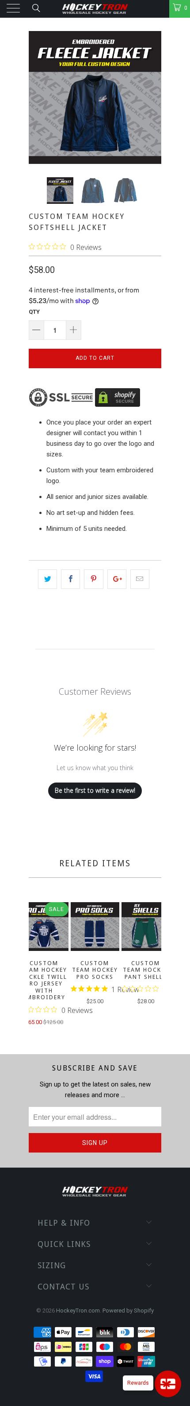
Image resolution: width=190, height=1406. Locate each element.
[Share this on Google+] (116, 579)
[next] (153, 965)
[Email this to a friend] (139, 579)
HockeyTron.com (78, 1310)
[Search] (35, 8)
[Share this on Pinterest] (93, 579)
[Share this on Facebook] (70, 579)
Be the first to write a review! (95, 790)
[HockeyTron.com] (95, 9)
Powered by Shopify (128, 1310)
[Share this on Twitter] (47, 579)
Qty (34, 311)
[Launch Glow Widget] (168, 1384)
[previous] (37, 965)
